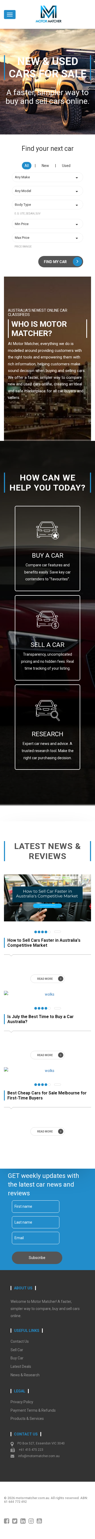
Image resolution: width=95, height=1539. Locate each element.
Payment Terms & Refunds (33, 1410)
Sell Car (17, 1350)
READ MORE (45, 978)
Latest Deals (21, 1366)
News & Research (25, 1375)
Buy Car (17, 1358)
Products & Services (27, 1418)
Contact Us (20, 1341)
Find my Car (56, 262)
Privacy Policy (22, 1402)
